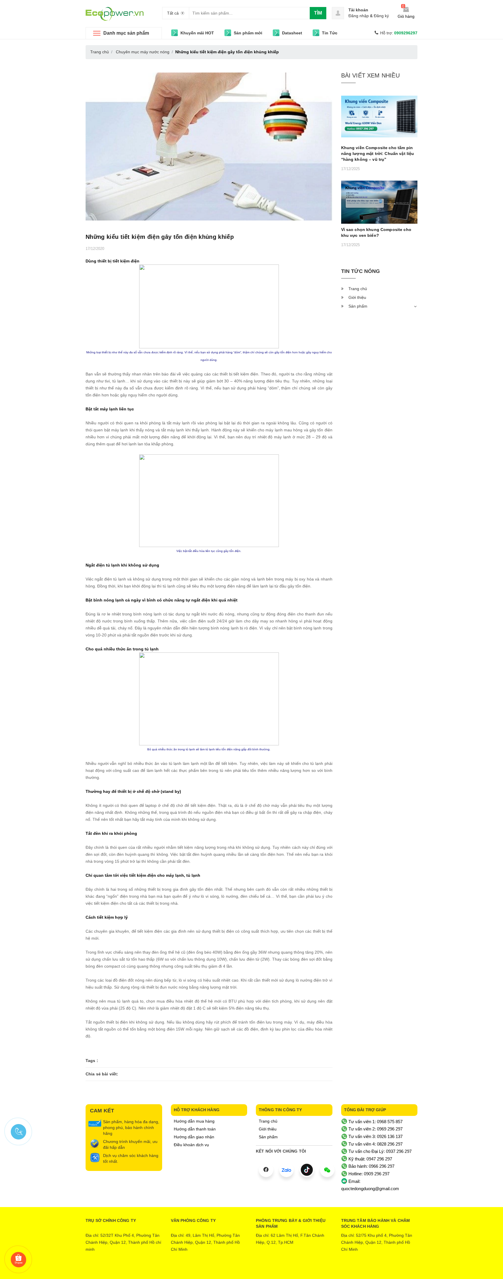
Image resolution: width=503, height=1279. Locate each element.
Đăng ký (381, 15)
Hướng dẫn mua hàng (194, 1121)
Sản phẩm (357, 306)
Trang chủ (357, 288)
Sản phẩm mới (248, 33)
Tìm (318, 12)
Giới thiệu (357, 297)
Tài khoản (358, 10)
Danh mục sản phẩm (126, 33)
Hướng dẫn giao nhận (194, 1137)
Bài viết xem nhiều (370, 75)
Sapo (275, 1270)
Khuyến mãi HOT (197, 33)
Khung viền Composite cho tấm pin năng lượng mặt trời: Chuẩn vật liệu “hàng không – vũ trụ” (377, 153)
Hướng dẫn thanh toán (195, 1129)
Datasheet (292, 33)
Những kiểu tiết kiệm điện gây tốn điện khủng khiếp (160, 237)
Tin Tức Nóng (360, 271)
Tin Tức (329, 33)
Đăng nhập (358, 15)
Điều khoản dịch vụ (191, 1144)
